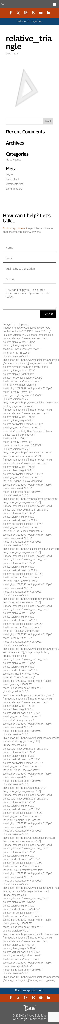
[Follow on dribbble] (33, 13)
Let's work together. (29, 21)
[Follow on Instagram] (26, 13)
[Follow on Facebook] (11, 13)
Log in (9, 174)
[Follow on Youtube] (41, 13)
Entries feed (12, 179)
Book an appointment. (29, 990)
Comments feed (14, 183)
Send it (48, 314)
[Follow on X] (18, 13)
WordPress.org (14, 188)
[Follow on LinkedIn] (48, 13)
